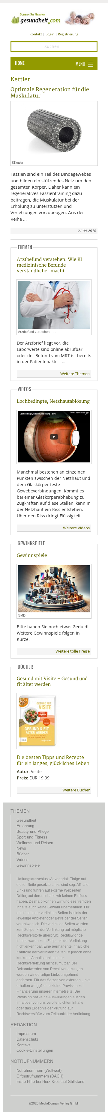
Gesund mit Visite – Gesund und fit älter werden (52, 681)
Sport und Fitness (31, 837)
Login (50, 34)
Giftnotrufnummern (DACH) (39, 1076)
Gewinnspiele (32, 555)
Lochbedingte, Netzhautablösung (53, 401)
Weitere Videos (76, 528)
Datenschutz (27, 1039)
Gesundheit (26, 820)
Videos (22, 859)
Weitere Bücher (76, 790)
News (21, 848)
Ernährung (25, 826)
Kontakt (36, 34)
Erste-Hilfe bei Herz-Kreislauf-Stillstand (50, 1081)
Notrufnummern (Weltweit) (39, 1070)
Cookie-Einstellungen (34, 1050)
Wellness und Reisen (34, 843)
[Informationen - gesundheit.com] (54, 17)
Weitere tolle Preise (73, 651)
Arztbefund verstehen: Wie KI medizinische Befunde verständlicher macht (49, 265)
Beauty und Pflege (32, 831)
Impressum (26, 1033)
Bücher (22, 854)
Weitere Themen (75, 373)
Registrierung (68, 34)
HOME (20, 63)
